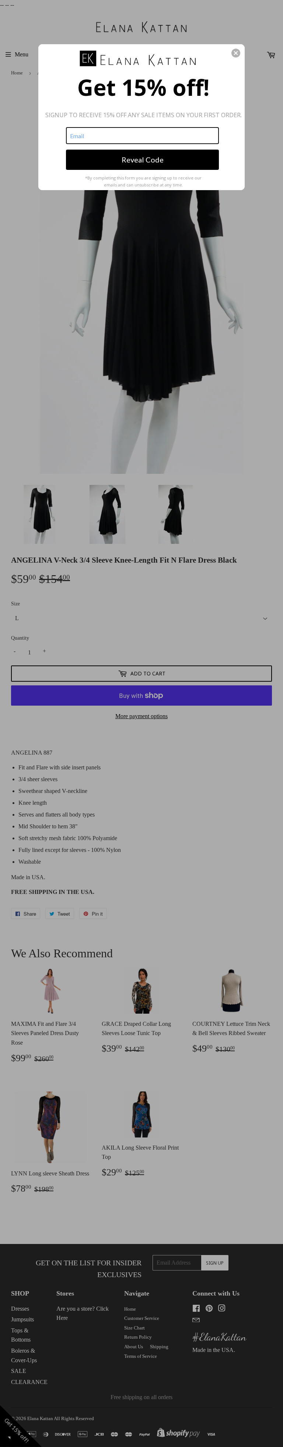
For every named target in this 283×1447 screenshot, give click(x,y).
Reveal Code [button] (143, 159)
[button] (235, 53)
